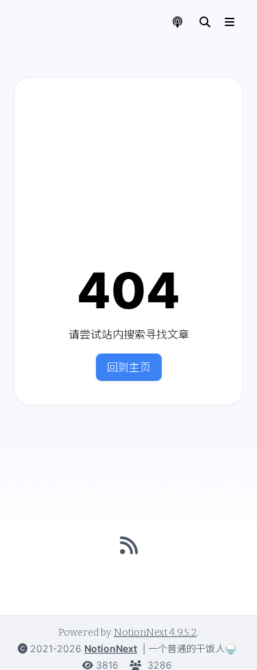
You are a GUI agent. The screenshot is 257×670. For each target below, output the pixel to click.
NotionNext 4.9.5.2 (155, 632)
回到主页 (129, 367)
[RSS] (129, 545)
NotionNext (110, 648)
